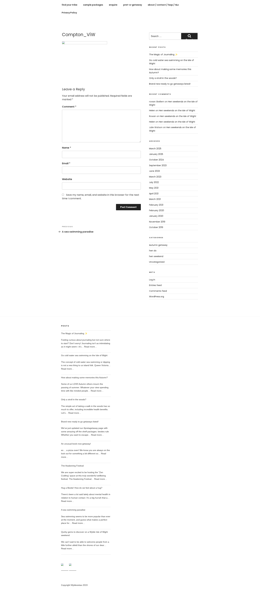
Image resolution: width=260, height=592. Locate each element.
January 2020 (156, 216)
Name (66, 147)
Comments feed (158, 290)
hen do (152, 250)
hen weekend (156, 256)
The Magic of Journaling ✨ (163, 54)
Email (66, 163)
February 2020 (156, 210)
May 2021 (153, 187)
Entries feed (155, 285)
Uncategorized (156, 261)
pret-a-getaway (132, 4)
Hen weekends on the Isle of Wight (177, 110)
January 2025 (156, 154)
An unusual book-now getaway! (76, 444)
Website (67, 179)
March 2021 (155, 199)
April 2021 (153, 193)
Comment (69, 106)
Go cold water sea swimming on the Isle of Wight (84, 355)
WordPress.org (156, 296)
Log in (152, 279)
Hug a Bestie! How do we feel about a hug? (81, 488)
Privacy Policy (69, 12)
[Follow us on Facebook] (64, 567)
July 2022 (154, 182)
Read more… (90, 346)
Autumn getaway (158, 245)
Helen (152, 110)
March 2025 (155, 148)
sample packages (93, 4)
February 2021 (156, 204)
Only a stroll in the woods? (163, 78)
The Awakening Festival (72, 466)
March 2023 (155, 176)
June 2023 (154, 170)
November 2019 (157, 221)
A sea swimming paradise (73, 510)
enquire (113, 4)
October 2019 (156, 227)
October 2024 (156, 159)
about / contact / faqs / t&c (163, 4)
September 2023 (158, 165)
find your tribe (69, 4)
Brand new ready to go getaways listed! (169, 83)
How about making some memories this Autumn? (84, 377)
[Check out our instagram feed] (72, 567)
